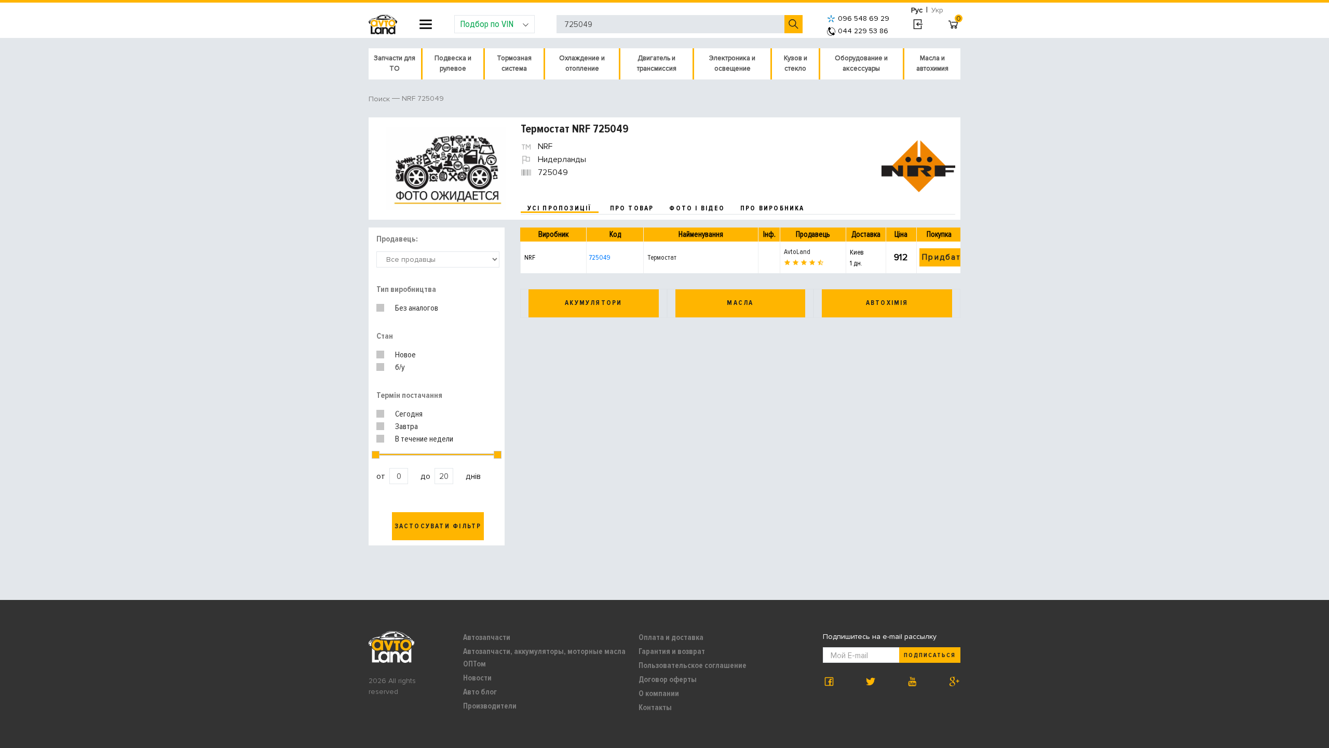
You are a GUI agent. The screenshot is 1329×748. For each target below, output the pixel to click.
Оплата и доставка (671, 637)
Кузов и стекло (795, 63)
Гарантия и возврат (672, 651)
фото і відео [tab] (697, 208)
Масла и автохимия (932, 63)
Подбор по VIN (486, 24)
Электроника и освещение (732, 63)
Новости (477, 678)
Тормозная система (514, 63)
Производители (490, 706)
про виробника (772, 208)
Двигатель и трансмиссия (656, 63)
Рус (917, 10)
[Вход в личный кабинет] (918, 24)
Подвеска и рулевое (453, 63)
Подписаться (930, 655)
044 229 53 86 (863, 30)
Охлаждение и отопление (582, 63)
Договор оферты (668, 679)
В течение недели (424, 439)
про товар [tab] (632, 208)
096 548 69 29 (863, 18)
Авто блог (480, 692)
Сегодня (409, 414)
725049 (600, 257)
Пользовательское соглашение (693, 665)
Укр (937, 10)
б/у (400, 367)
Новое (405, 355)
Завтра (406, 426)
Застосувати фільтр (438, 526)
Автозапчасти (486, 637)
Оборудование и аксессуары (861, 63)
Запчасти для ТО (394, 63)
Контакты (655, 707)
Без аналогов (416, 308)
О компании (659, 693)
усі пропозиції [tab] (559, 208)
